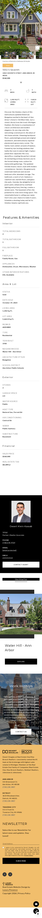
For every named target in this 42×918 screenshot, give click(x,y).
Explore (21, 661)
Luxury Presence (10, 890)
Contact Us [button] (21, 731)
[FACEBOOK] (5, 874)
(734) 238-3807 (9, 787)
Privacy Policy (28, 855)
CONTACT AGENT (21, 564)
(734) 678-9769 (9, 543)
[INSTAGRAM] (10, 874)
